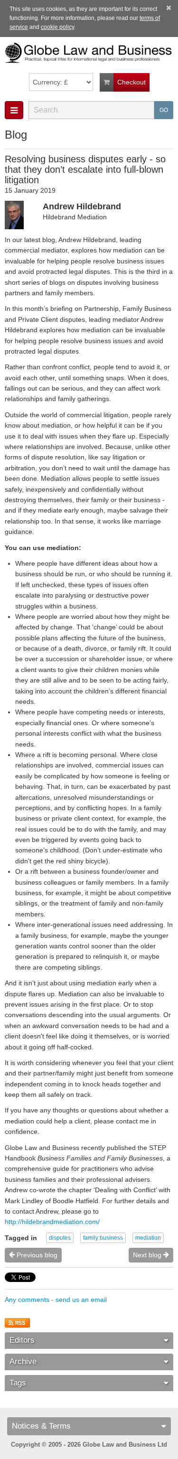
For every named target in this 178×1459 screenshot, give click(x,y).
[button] (14, 110)
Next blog (148, 1255)
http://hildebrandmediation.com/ (52, 1221)
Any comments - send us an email (56, 1299)
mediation (148, 1238)
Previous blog (36, 1255)
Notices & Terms (41, 1426)
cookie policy (57, 27)
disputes (60, 1238)
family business (103, 1238)
